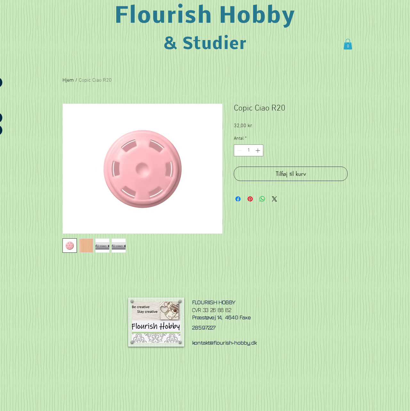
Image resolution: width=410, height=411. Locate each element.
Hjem (68, 80)
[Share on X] (274, 199)
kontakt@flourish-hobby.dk (224, 342)
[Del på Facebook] (238, 199)
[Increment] (258, 150)
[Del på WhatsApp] (262, 199)
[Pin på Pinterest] (250, 199)
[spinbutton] (248, 150)
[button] (347, 44)
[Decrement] (239, 150)
